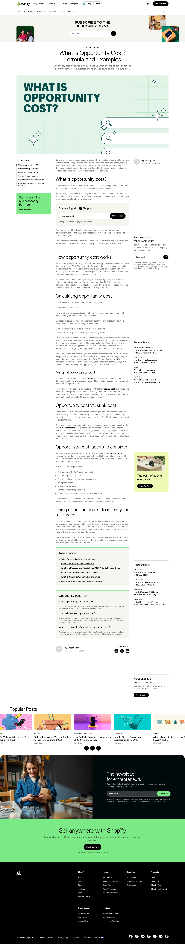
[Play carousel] (92, 748)
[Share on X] (122, 651)
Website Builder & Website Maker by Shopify (81, 581)
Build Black (82, 917)
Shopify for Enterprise (160, 889)
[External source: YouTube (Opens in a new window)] (143, 936)
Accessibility (83, 921)
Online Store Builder (110, 913)
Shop (153, 877)
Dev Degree (131, 885)
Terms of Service (46, 938)
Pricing (64, 4)
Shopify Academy (109, 889)
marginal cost (108, 389)
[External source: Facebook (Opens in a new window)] (131, 936)
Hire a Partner (108, 885)
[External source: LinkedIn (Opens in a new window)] (161, 936)
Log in (147, 4)
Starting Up (41, 11)
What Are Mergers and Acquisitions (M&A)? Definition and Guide (90, 568)
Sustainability (83, 913)
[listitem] (92, 729)
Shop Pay (155, 881)
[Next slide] (98, 748)
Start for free (160, 4)
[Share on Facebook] (116, 651)
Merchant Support (109, 877)
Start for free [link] (117, 216)
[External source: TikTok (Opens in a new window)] (155, 936)
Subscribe (164, 794)
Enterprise (74, 4)
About (80, 877)
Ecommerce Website (110, 921)
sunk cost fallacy (67, 428)
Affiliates (81, 889)
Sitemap (75, 938)
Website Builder (108, 917)
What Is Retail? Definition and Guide (77, 563)
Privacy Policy (154, 269)
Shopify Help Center (110, 881)
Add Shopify (141, 695)
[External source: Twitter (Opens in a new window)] (137, 936)
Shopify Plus (156, 885)
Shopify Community (110, 893)
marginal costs (94, 378)
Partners (81, 885)
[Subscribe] (113, 33)
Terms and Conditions (145, 801)
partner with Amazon (115, 453)
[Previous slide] (86, 748)
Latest (62, 11)
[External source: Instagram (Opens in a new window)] (149, 936)
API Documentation (134, 881)
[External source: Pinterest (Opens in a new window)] (167, 936)
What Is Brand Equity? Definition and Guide (80, 577)
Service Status (84, 897)
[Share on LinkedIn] (127, 651)
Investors (82, 881)
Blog (18, 11)
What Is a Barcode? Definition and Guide (79, 572)
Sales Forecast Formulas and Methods (78, 559)
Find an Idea (28, 11)
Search (163, 11)
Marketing (52, 11)
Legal (80, 893)
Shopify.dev (131, 877)
